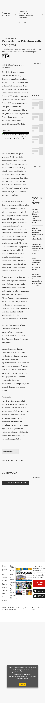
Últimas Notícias (4, 570)
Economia (5, 590)
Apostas (12, 571)
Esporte (4, 584)
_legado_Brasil (9, 38)
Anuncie (40, 608)
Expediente (25, 608)
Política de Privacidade (22, 674)
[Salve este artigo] (10, 57)
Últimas (6, 14)
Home (4, 566)
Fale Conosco (33, 608)
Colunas (4, 587)
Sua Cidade (12, 566)
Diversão (5, 580)
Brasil (3, 593)
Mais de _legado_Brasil (17, 482)
